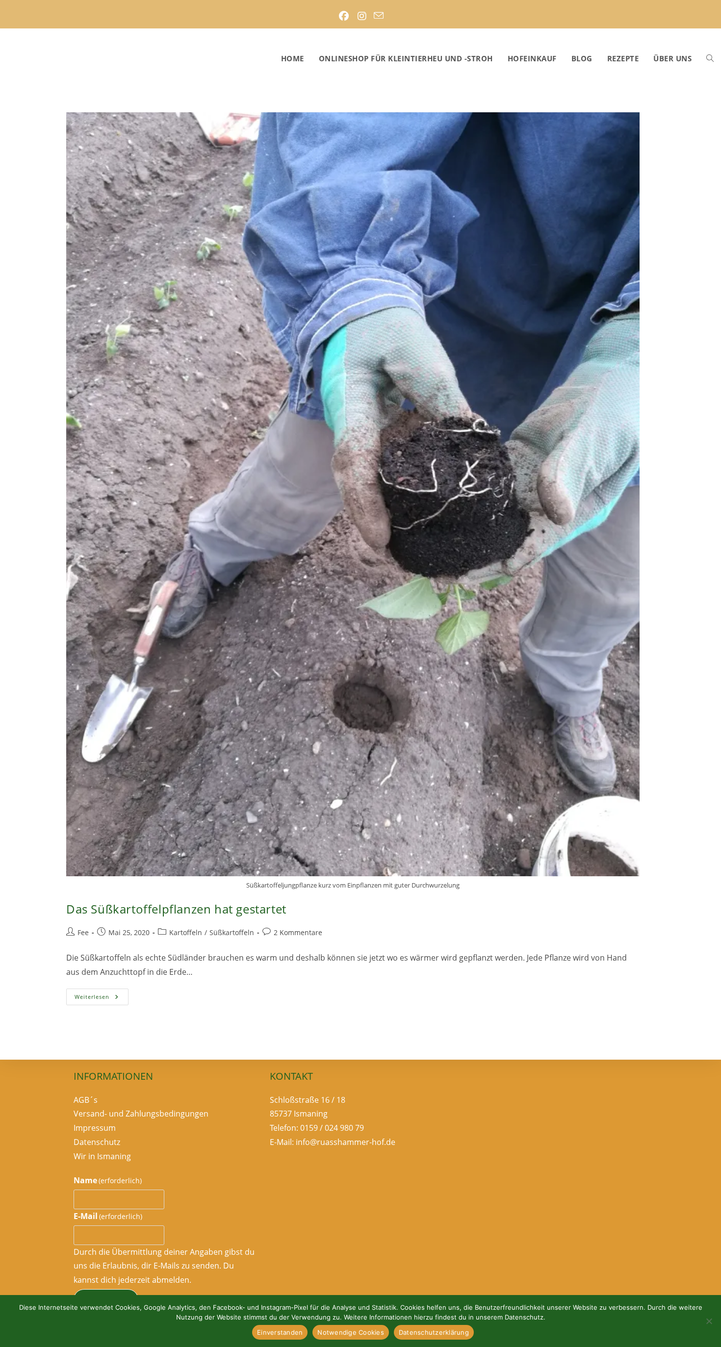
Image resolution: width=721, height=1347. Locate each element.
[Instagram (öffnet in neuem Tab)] (362, 16)
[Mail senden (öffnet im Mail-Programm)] (378, 16)
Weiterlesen (102, 998)
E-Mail (108, 1216)
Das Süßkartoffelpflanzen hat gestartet (176, 909)
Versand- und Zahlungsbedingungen (141, 1114)
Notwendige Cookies (350, 1332)
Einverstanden (280, 1332)
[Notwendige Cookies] (709, 1321)
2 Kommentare (298, 932)
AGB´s (86, 1099)
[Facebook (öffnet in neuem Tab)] (344, 16)
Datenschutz (97, 1142)
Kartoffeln (185, 932)
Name (108, 1180)
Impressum (95, 1128)
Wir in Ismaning (102, 1156)
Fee (83, 932)
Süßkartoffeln (231, 932)
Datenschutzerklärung (434, 1332)
